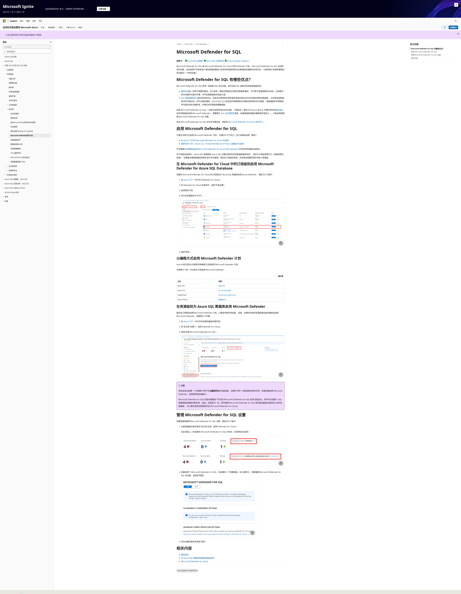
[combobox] (27, 47)
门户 (444, 27)
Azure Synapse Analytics (238, 61)
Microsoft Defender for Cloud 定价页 (244, 122)
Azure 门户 (188, 179)
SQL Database (201, 44)
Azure (179, 44)
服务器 (278, 110)
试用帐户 (453, 27)
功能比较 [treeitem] (12, 78)
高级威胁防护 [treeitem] (16, 140)
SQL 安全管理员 (228, 113)
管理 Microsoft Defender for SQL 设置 (426, 55)
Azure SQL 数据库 (195, 61)
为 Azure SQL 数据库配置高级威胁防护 (197, 558)
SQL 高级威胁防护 (189, 98)
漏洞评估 (185, 91)
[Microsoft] (4, 21)
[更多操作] (282, 44)
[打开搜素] (455, 21)
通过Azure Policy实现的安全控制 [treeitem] (23, 122)
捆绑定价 (221, 299)
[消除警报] (456, 5)
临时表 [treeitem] (11, 87)
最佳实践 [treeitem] (14, 118)
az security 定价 (224, 290)
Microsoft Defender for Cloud (194, 561)
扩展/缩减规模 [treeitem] (14, 92)
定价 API (221, 286)
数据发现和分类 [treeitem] (16, 144)
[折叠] (51, 42)
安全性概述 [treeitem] (15, 113)
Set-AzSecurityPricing (227, 295)
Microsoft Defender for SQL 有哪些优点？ (427, 48)
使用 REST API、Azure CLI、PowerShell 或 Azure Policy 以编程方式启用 (212, 143)
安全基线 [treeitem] (14, 127)
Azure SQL (189, 44)
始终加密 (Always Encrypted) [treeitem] (22, 131)
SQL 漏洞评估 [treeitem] (16, 153)
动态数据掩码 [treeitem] (16, 148)
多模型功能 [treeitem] (13, 83)
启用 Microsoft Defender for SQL (424, 52)
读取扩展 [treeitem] (12, 96)
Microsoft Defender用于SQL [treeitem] (22, 135)
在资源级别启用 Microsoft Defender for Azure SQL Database (211, 149)
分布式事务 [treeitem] (13, 100)
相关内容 (414, 58)
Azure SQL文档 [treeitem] (10, 57)
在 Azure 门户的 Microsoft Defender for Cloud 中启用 (205, 140)
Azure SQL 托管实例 (215, 61)
